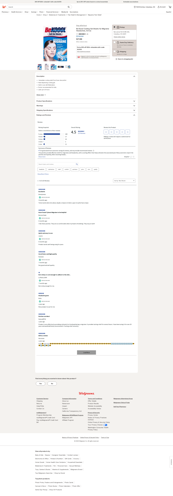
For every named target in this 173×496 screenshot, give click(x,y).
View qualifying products (83, 51)
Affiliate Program (68, 420)
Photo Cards (69, 482)
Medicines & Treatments (57, 15)
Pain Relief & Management (77, 15)
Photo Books (52, 486)
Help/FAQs (40, 406)
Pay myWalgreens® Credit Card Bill (47, 421)
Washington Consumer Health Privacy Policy (98, 429)
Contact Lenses (72, 455)
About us (65, 401)
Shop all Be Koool (81, 25)
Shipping (39, 401)
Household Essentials (75, 462)
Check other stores (119, 37)
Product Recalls (93, 403)
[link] (82, 34)
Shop (45, 15)
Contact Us (40, 408)
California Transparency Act (72, 411)
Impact (64, 406)
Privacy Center (93, 415)
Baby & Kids (39, 455)
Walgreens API (67, 418)
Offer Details (92, 401)
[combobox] (37, 7)
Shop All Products (55, 490)
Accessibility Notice (94, 408)
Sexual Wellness (74, 466)
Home (38, 15)
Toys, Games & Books (42, 469)
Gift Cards (68, 459)
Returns (39, 403)
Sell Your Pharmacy (120, 406)
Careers (65, 408)
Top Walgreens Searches (43, 473)
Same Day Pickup (41, 490)
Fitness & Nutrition (56, 459)
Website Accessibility (95, 406)
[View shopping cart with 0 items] (170, 7)
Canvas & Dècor (40, 486)
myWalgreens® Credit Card (45, 418)
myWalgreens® (41, 412)
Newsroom (66, 403)
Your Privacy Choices (95, 425)
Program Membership (44, 415)
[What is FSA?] (80, 36)
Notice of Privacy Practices (70, 437)
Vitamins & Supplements (60, 469)
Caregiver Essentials (59, 455)
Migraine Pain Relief (94, 15)
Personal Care (62, 466)
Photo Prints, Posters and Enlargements (49, 482)
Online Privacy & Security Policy (99, 422)
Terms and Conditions (95, 398)
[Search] (69, 7)
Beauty (47, 455)
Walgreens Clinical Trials (122, 402)
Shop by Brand (59, 473)
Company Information (69, 398)
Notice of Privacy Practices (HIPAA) (97, 419)
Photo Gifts (76, 486)
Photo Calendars (64, 486)
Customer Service (42, 398)
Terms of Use (105, 437)
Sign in (83, 56)
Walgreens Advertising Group (123, 398)
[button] (161, 7)
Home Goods (39, 462)
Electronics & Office (41, 459)
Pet (54, 466)
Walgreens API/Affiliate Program (72, 415)
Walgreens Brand (76, 469)
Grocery (76, 459)
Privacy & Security (94, 412)
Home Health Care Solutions (56, 462)
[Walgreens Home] (4, 7)
